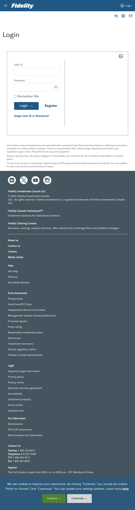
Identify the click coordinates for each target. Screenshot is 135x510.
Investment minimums (20, 343)
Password (19, 80)
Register (51, 106)
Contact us (14, 245)
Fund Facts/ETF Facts (20, 304)
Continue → (54, 498)
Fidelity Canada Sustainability (25, 355)
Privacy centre (16, 382)
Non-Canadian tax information (25, 435)
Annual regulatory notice (22, 349)
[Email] (130, 16)
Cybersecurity (16, 410)
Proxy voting (15, 326)
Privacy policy (16, 376)
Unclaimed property (19, 399)
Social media (15, 405)
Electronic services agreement (25, 388)
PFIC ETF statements (20, 429)
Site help (13, 271)
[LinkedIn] (12, 180)
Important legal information (24, 371)
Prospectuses (15, 298)
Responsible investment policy (25, 332)
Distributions (15, 424)
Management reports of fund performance (32, 315)
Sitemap (13, 276)
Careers (12, 251)
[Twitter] (24, 180)
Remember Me (28, 96)
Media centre (15, 257)
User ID (18, 65)
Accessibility (15, 393)
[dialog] (67, 493)
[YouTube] (35, 180)
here (125, 489)
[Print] (123, 16)
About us (13, 240)
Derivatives (14, 338)
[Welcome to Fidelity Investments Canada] (22, 6)
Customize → (79, 498)
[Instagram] (47, 180)
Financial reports (17, 321)
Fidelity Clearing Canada (22, 223)
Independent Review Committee (26, 309)
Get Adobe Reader (19, 282)
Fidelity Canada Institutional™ (25, 210)
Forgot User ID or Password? (31, 116)
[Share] (116, 16)
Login (24, 106)
